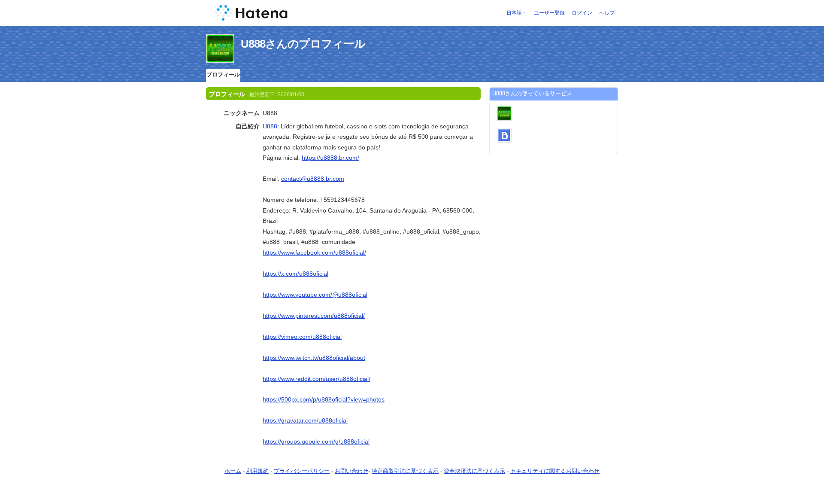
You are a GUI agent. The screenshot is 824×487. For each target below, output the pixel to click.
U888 (270, 126)
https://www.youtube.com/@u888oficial (315, 294)
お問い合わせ (351, 471)
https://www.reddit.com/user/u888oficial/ (316, 378)
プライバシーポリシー (302, 471)
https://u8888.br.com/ (330, 157)
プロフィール (223, 74)
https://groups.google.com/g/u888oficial (316, 441)
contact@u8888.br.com (312, 178)
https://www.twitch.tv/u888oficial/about (314, 357)
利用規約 (257, 471)
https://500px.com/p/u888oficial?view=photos (324, 399)
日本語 (514, 13)
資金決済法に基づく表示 (474, 471)
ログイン (582, 13)
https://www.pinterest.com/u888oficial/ (314, 315)
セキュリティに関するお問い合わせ (555, 471)
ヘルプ (607, 13)
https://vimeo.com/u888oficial (302, 336)
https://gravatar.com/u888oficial (305, 420)
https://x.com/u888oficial (295, 273)
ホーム (232, 471)
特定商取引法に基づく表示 (405, 471)
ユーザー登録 (549, 13)
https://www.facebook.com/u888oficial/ (314, 252)
